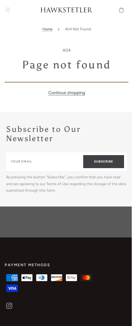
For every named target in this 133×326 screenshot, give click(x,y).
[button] (8, 10)
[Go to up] (120, 318)
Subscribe (99, 161)
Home (45, 29)
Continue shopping (64, 92)
